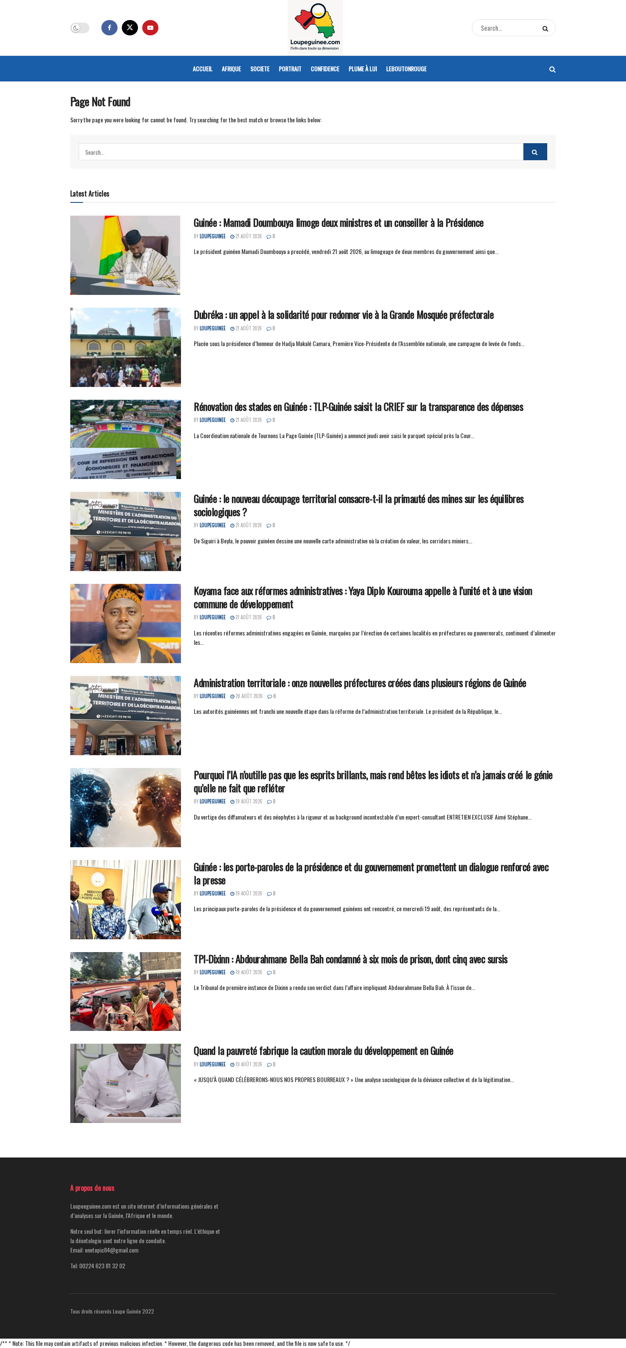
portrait (290, 68)
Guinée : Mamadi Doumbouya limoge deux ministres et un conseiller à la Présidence (339, 222)
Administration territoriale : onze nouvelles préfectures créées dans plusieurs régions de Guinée (360, 682)
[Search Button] (547, 27)
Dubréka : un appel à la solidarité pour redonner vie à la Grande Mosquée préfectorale (344, 314)
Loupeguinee (213, 236)
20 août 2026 (248, 696)
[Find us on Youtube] (150, 27)
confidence (325, 68)
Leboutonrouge (406, 68)
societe (260, 68)
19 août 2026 (248, 801)
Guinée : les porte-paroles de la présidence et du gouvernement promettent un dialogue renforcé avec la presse (371, 873)
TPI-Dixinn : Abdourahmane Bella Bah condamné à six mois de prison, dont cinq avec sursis (351, 958)
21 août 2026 (248, 236)
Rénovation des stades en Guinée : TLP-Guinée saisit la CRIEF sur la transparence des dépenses (358, 406)
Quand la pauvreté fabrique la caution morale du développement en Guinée (324, 1050)
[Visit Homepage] (315, 27)
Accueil (202, 68)
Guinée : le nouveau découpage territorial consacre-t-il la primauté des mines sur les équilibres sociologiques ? (359, 505)
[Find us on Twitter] (130, 27)
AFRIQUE (231, 68)
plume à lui (363, 68)
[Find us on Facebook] (109, 27)
